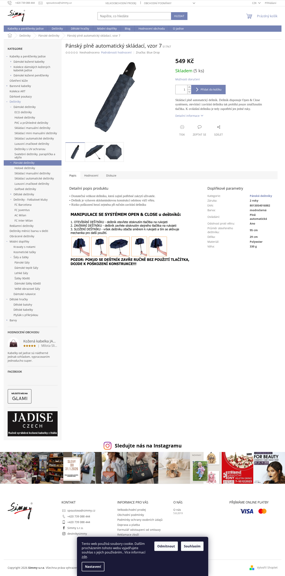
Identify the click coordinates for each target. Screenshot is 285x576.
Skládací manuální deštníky (32, 128)
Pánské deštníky (24, 163)
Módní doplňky (19, 241)
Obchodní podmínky (157, 3)
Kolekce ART (17, 91)
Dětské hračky (19, 299)
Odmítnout (166, 546)
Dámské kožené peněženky (31, 75)
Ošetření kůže (19, 80)
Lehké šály (21, 273)
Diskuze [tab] (111, 175)
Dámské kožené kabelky (29, 61)
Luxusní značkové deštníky (31, 144)
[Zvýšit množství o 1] (189, 87)
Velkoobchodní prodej (120, 3)
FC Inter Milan (23, 220)
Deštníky (15, 101)
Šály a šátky (21, 257)
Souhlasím (192, 546)
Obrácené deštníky (22, 236)
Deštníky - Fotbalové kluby (31, 199)
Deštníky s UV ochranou (29, 149)
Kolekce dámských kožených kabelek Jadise (32, 68)
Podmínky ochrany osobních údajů (140, 520)
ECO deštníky (23, 112)
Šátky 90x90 (22, 278)
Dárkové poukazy (21, 96)
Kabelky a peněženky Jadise (28, 56)
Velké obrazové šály (27, 289)
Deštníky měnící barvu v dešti (29, 231)
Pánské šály (22, 262)
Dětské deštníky (24, 194)
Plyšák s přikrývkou (26, 315)
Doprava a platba (128, 525)
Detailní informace (187, 116)
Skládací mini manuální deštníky (35, 133)
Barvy (13, 320)
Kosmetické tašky (25, 252)
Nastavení (93, 566)
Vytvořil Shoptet (267, 567)
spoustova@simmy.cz (81, 510)
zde (84, 556)
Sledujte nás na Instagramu (148, 445)
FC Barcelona (23, 204)
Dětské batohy (23, 304)
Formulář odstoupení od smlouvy (139, 530)
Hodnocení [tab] (91, 175)
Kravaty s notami (24, 247)
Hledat (179, 16)
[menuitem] (26, 28)
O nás (177, 510)
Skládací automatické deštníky (34, 138)
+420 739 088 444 (78, 516)
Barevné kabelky (20, 86)
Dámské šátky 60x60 (27, 283)
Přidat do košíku (211, 89)
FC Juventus (22, 210)
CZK (254, 3)
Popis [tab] (72, 175)
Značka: (148, 52)
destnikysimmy (77, 533)
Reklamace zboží (128, 534)
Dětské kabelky (23, 310)
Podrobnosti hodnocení (116, 52)
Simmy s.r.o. (75, 528)
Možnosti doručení (187, 79)
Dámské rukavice (25, 294)
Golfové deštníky (25, 189)
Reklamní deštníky (21, 226)
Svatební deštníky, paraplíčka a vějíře (34, 155)
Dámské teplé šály (26, 268)
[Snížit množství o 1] (189, 92)
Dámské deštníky (25, 107)
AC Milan (20, 215)
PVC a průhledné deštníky (31, 123)
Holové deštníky (24, 117)
